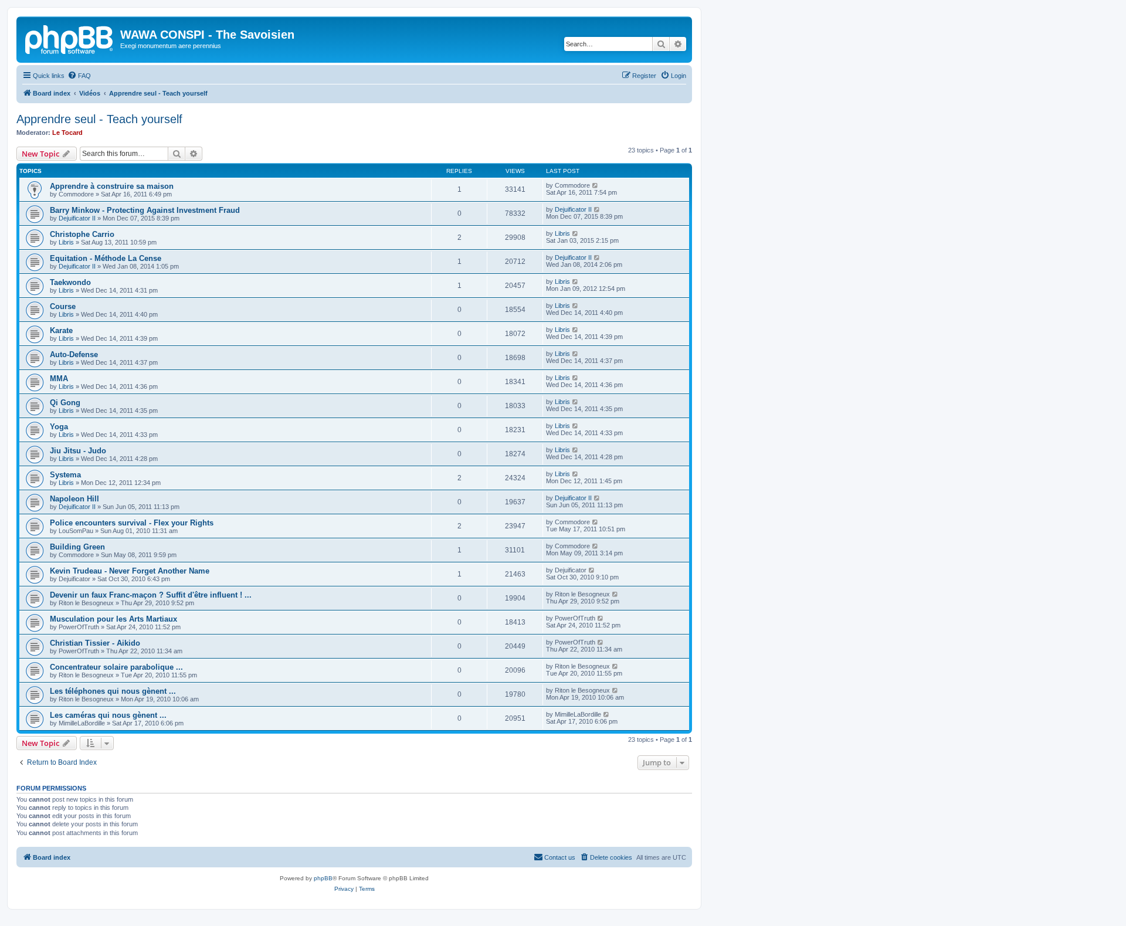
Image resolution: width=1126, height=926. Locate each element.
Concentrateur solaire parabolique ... (116, 667)
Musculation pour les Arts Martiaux (113, 619)
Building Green (77, 546)
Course (63, 306)
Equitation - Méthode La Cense (105, 258)
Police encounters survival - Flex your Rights (131, 522)
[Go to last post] (595, 185)
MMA (59, 378)
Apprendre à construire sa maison (112, 186)
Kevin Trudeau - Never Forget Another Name (129, 571)
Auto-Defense (74, 354)
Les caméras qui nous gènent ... (108, 715)
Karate (61, 330)
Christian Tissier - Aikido (95, 643)
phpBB (323, 878)
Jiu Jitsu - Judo (78, 450)
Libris (66, 242)
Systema (65, 474)
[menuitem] (79, 76)
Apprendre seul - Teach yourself (99, 119)
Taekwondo (70, 282)
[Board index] (69, 38)
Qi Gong (65, 402)
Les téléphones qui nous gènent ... (113, 691)
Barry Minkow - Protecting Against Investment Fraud (145, 210)
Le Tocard (67, 132)
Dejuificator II (77, 218)
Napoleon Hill (74, 498)
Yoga (59, 426)
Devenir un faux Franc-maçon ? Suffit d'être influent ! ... (151, 595)
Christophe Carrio (82, 234)
